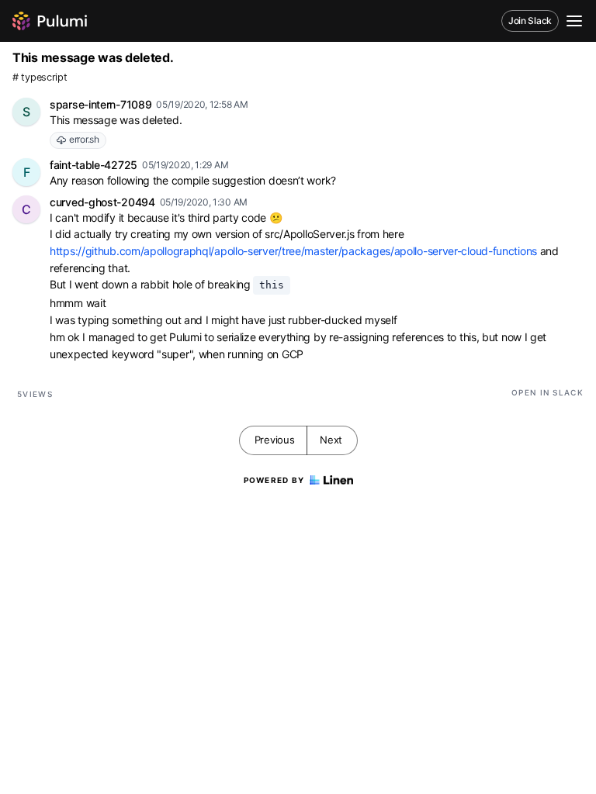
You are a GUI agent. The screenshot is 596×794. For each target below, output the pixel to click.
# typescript (39, 77)
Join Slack (530, 20)
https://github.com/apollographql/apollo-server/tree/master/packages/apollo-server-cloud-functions (293, 250)
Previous (275, 439)
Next (331, 439)
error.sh (84, 139)
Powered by (274, 480)
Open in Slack (547, 392)
